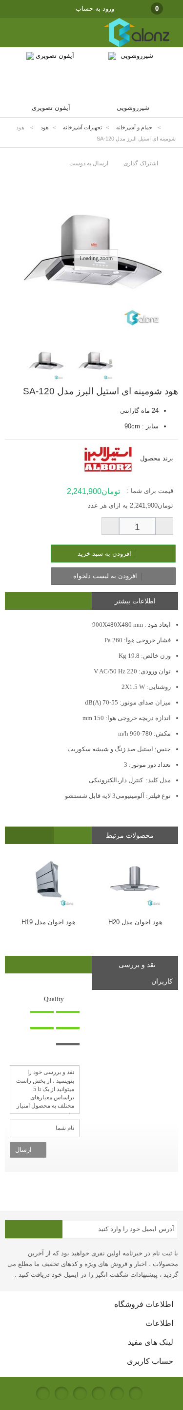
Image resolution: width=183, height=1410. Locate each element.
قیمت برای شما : (150, 490)
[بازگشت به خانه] (171, 128)
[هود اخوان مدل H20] (135, 881)
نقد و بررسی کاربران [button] (146, 973)
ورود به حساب (95, 8)
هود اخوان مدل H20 (135, 922)
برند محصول (156, 458)
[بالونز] (126, 45)
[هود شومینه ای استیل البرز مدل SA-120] (46, 362)
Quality (54, 999)
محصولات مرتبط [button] (131, 835)
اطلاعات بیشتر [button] (135, 601)
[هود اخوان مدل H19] (48, 881)
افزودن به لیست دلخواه (106, 576)
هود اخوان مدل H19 (48, 922)
